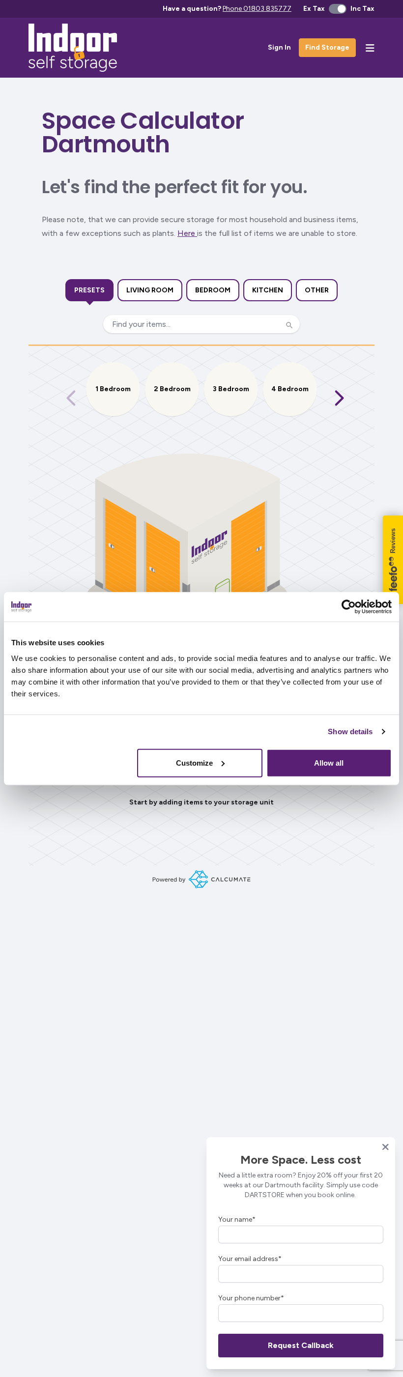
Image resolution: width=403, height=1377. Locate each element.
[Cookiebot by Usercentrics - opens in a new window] (349, 607)
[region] (201, 398)
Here (187, 233)
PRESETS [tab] (89, 290)
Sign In (279, 47)
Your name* (237, 1219)
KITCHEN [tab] (267, 290)
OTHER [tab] (317, 290)
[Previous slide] (71, 398)
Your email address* (250, 1259)
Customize (194, 762)
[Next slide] (339, 398)
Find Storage (327, 47)
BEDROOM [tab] (212, 290)
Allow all (329, 762)
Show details (350, 731)
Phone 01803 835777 (257, 8)
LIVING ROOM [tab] (149, 290)
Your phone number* (251, 1298)
